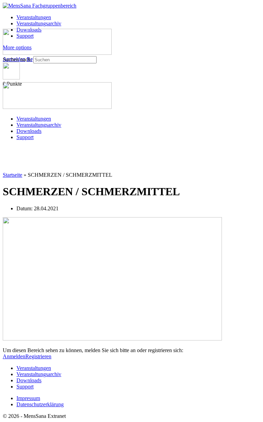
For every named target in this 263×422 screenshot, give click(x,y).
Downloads (28, 131)
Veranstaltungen (33, 119)
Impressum (28, 398)
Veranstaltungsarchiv (38, 125)
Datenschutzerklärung (40, 404)
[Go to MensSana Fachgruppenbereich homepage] (39, 6)
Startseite (12, 175)
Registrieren (38, 356)
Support (25, 137)
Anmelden (14, 356)
